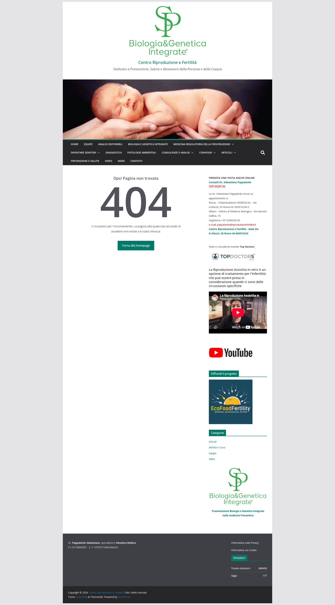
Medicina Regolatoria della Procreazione (201, 144)
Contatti (136, 161)
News (121, 161)
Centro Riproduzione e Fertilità (167, 62)
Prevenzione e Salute (85, 161)
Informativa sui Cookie (244, 550)
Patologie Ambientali (141, 152)
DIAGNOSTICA (114, 152)
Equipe (88, 144)
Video (108, 161)
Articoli (226, 152)
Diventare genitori (83, 152)
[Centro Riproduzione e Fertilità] (167, 109)
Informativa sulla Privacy (245, 542)
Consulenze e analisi (176, 152)
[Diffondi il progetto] (238, 402)
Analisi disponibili (110, 144)
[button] (232, 144)
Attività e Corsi (217, 447)
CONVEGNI (205, 152)
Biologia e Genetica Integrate (148, 144)
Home (74, 144)
